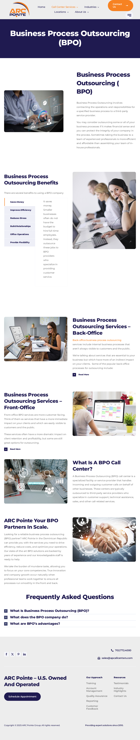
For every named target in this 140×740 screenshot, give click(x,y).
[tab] (19, 202)
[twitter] (12, 654)
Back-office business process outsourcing (97, 340)
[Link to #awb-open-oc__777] (129, 15)
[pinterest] (18, 654)
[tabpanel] (51, 242)
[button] (104, 375)
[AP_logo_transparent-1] (19, 2)
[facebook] (6, 654)
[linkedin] (24, 654)
